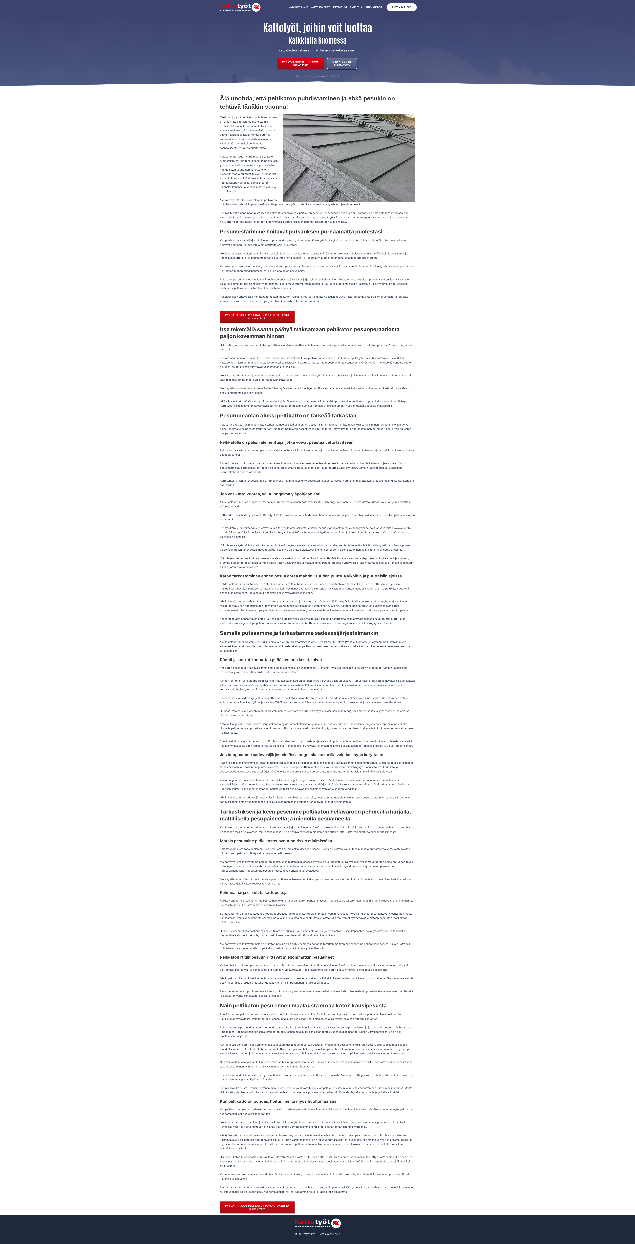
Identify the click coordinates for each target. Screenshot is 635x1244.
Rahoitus (356, 7)
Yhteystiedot (373, 7)
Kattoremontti (321, 7)
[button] (402, 7)
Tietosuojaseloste (329, 1234)
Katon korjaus (298, 7)
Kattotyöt (340, 7)
